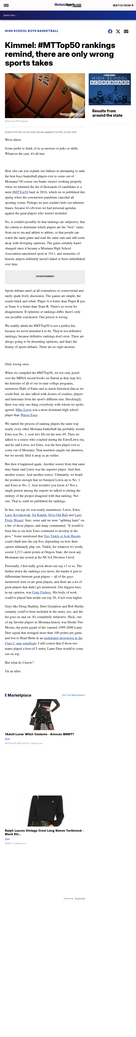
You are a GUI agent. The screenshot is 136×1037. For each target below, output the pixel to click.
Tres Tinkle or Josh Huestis (62, 536)
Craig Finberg (41, 592)
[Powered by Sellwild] (80, 898)
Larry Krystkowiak (17, 515)
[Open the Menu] (6, 5)
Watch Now (122, 5)
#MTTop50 (20, 192)
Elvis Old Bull (58, 515)
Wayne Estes (29, 415)
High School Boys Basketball (31, 31)
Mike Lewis (24, 409)
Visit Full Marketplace (73, 695)
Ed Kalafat (39, 515)
